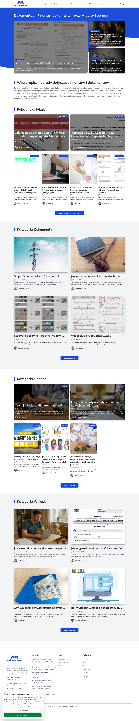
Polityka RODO (51, 706)
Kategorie (87, 655)
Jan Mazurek (79, 348)
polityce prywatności (29, 706)
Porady (85, 666)
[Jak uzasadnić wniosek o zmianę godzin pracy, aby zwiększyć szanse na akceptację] (41, 526)
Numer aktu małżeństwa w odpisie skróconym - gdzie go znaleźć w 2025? (43, 661)
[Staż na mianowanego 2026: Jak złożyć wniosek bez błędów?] (111, 169)
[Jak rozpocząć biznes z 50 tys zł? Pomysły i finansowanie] (27, 438)
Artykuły (36, 655)
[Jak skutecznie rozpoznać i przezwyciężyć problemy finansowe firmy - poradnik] (55, 438)
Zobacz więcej (69, 358)
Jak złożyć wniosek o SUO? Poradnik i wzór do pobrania (44, 63)
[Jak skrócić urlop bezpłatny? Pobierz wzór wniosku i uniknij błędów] (55, 169)
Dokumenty (64, 4)
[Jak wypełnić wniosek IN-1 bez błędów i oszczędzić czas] (98, 526)
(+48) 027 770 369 (15, 688)
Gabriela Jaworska (80, 147)
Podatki (85, 659)
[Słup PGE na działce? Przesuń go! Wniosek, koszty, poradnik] (41, 254)
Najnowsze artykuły (50, 4)
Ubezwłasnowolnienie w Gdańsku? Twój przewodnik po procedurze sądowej (106, 63)
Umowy (99, 4)
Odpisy (91, 4)
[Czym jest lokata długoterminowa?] (41, 402)
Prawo (85, 662)
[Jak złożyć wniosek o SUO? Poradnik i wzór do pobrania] (51, 47)
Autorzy (61, 655)
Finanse (74, 4)
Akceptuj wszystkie (23, 715)
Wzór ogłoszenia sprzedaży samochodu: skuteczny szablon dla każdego (43, 675)
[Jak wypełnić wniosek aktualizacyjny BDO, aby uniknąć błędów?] (98, 586)
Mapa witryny (74, 706)
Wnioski (83, 4)
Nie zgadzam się (22, 710)
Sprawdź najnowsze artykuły (69, 213)
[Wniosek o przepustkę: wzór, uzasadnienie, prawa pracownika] (98, 314)
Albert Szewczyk (23, 147)
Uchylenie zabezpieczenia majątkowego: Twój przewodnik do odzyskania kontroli (106, 36)
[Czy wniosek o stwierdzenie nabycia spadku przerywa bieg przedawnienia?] (41, 586)
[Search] (120, 4)
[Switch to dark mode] (123, 3)
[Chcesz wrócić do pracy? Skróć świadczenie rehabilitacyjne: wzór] (83, 169)
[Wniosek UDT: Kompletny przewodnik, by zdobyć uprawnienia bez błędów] (27, 169)
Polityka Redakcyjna (62, 706)
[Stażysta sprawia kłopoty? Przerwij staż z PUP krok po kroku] (41, 314)
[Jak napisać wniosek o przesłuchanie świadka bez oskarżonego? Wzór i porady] (98, 254)
